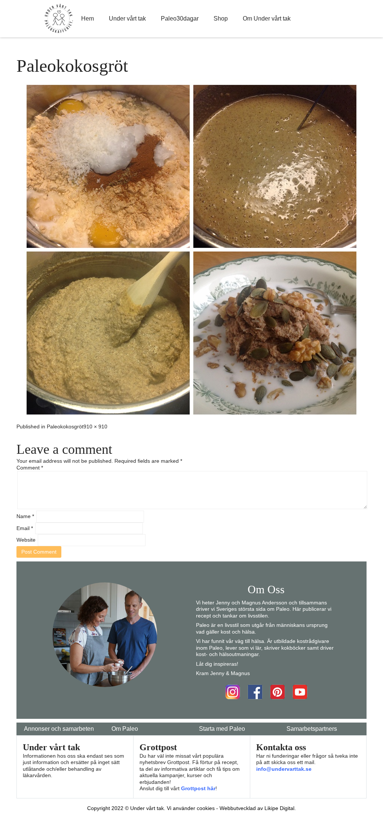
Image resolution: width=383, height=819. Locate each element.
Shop (221, 18)
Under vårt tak (127, 18)
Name (25, 516)
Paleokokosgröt (65, 426)
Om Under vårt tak (267, 18)
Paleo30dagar (180, 18)
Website (26, 540)
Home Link (59, 19)
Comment (29, 468)
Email (24, 528)
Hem (87, 18)
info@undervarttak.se (284, 769)
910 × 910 (95, 426)
